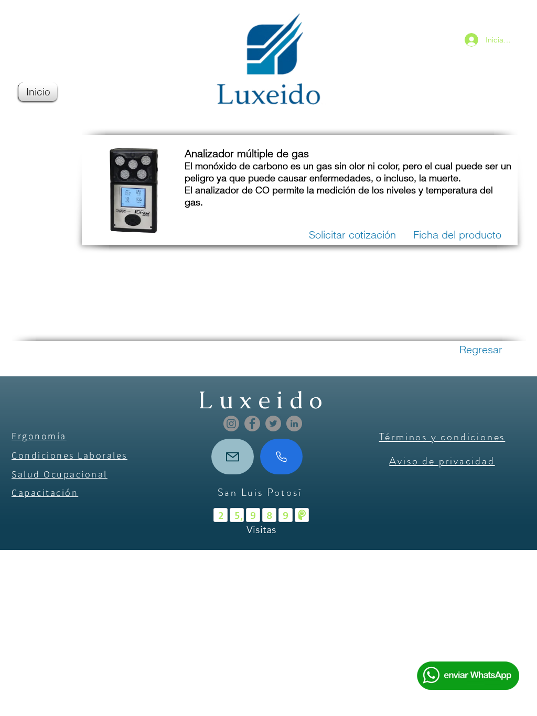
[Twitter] (273, 423)
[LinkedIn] (294, 423)
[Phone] (281, 456)
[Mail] (232, 456)
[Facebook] (252, 423)
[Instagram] (231, 423)
